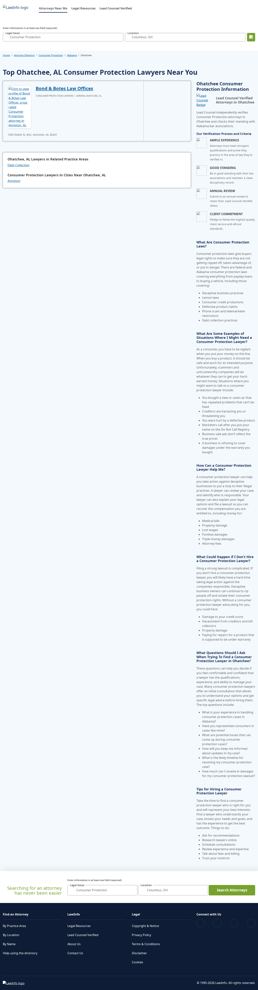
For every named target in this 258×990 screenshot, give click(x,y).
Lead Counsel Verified (116, 8)
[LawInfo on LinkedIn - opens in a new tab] (251, 923)
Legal (136, 914)
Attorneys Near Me (53, 8)
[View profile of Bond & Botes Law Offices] (19, 107)
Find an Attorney (15, 914)
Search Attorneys (232, 890)
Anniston (14, 181)
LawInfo (73, 914)
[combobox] (63, 37)
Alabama (72, 55)
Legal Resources (83, 8)
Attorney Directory (24, 55)
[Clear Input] (119, 37)
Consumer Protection (51, 55)
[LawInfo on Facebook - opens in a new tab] (200, 923)
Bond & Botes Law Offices (64, 88)
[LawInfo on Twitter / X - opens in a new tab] (217, 923)
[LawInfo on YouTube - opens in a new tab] (234, 923)
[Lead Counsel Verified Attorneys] (204, 100)
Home (6, 55)
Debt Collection (18, 165)
